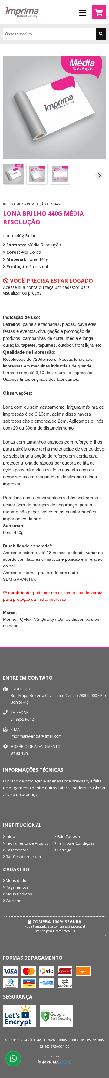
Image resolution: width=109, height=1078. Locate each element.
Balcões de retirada (23, 856)
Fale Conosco (68, 836)
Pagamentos (16, 850)
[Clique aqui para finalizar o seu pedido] (99, 12)
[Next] (99, 175)
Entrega (63, 850)
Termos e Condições (75, 843)
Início (8, 204)
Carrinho (13, 900)
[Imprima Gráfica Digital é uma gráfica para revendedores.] (22, 22)
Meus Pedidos (18, 894)
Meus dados (16, 880)
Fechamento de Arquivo (27, 843)
